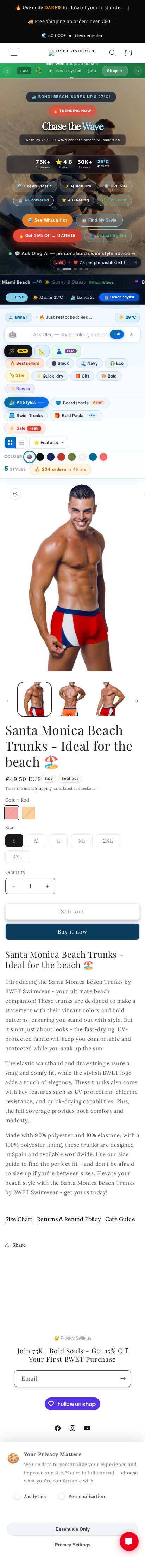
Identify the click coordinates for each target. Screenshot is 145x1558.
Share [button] (19, 1245)
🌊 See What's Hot (47, 220)
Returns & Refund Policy (69, 1218)
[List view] (21, 442)
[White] (82, 457)
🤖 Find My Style (99, 220)
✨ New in (20, 388)
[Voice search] (131, 334)
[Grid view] (10, 442)
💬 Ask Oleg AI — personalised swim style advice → (75, 253)
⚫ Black (60, 363)
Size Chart (18, 1218)
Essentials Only (73, 1529)
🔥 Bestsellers (24, 363)
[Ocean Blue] (93, 457)
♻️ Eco (117, 363)
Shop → (115, 70)
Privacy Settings (72, 1544)
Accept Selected (72, 1513)
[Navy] (51, 457)
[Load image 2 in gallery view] (72, 699)
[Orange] (28, 813)
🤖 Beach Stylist (119, 297)
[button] (14, 53)
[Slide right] (137, 701)
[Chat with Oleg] (129, 1541)
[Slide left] (7, 701)
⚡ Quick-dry (49, 376)
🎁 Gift (82, 376)
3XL (21, 858)
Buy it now (72, 931)
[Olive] (72, 457)
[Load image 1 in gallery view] (34, 699)
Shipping (43, 788)
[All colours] (29, 456)
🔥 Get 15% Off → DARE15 (47, 235)
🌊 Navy (89, 363)
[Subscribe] (123, 1378)
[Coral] (103, 457)
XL (85, 842)
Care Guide (120, 1218)
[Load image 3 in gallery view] (110, 699)
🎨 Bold (109, 376)
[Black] (40, 457)
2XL (111, 842)
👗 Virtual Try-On (108, 235)
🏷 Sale (17, 375)
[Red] (61, 457)
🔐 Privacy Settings (72, 1338)
